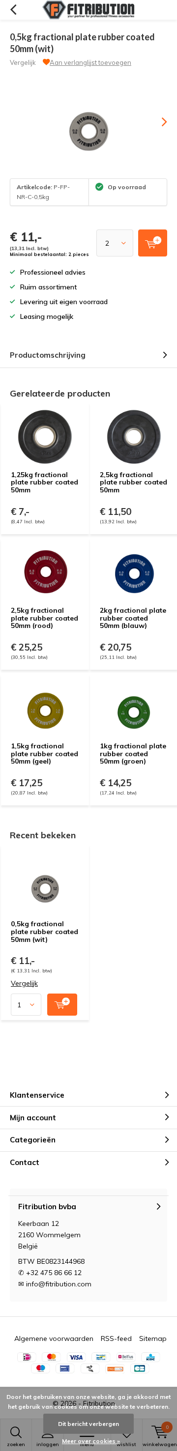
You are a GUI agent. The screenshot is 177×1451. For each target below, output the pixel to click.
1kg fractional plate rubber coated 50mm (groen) (133, 753)
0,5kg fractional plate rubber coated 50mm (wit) (44, 931)
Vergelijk (23, 62)
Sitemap (153, 1338)
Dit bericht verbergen (88, 1423)
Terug (13, 10)
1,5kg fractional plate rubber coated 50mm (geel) (44, 753)
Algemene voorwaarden (53, 1338)
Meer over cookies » (91, 1441)
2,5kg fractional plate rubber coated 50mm (133, 482)
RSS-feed (116, 1338)
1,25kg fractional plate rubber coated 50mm (44, 482)
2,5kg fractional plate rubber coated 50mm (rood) (44, 618)
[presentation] (157, 122)
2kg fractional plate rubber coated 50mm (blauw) (133, 618)
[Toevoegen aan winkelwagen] (62, 1005)
